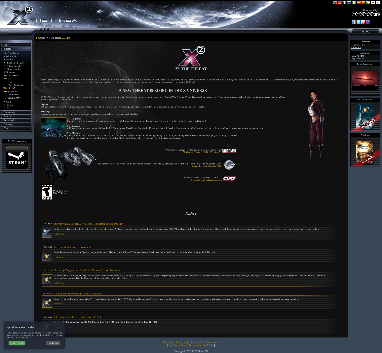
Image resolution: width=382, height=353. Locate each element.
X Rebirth (8, 59)
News (7, 44)
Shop (6, 128)
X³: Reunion (9, 72)
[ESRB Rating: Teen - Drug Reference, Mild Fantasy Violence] (46, 199)
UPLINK (11, 88)
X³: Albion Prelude (12, 66)
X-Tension (8, 105)
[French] (344, 4)
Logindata (365, 41)
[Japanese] (373, 4)
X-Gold (7, 102)
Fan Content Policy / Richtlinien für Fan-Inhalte (191, 345)
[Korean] (377, 4)
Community (9, 112)
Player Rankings (15, 85)
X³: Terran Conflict (12, 69)
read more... (59, 234)
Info (9, 78)
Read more (53, 343)
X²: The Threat (11, 75)
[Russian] (349, 4)
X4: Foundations (11, 53)
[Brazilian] (368, 4)
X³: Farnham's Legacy (14, 63)
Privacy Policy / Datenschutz (204, 342)
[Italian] (354, 4)
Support (8, 116)
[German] (339, 4)
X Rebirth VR (10, 56)
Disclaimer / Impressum (175, 342)
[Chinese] (363, 4)
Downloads (13, 94)
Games (7, 48)
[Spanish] (358, 4)
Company (8, 124)
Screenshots (13, 91)
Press (10, 82)
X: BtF (7, 108)
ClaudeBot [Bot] (358, 45)
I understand (17, 343)
